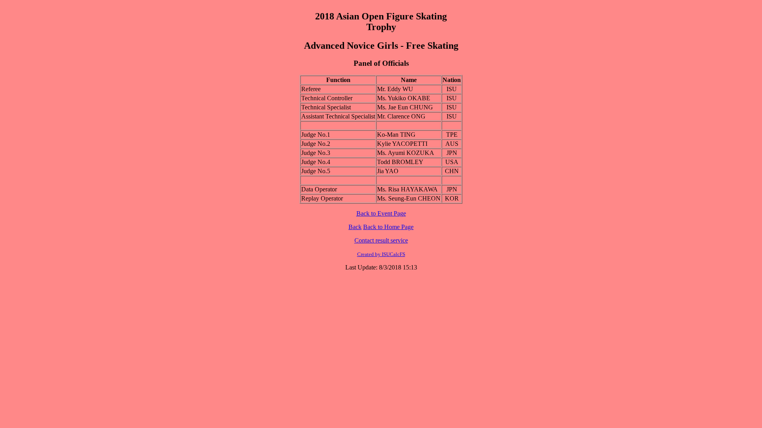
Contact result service (381, 240)
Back (355, 227)
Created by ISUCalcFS (381, 254)
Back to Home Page (388, 227)
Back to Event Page (381, 213)
